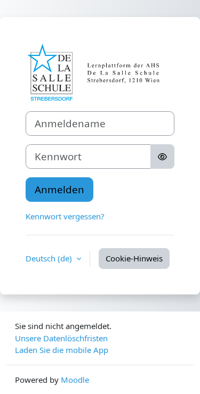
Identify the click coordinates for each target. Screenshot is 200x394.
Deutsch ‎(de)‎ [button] (50, 258)
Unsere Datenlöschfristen (61, 338)
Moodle (75, 379)
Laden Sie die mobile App (61, 349)
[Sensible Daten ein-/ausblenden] (162, 156)
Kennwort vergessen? (65, 216)
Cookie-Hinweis (134, 258)
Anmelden (59, 189)
